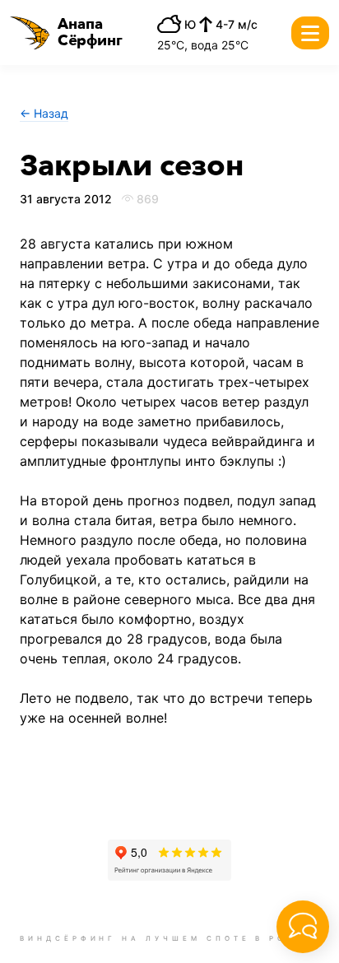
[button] (66, 33)
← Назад (44, 113)
